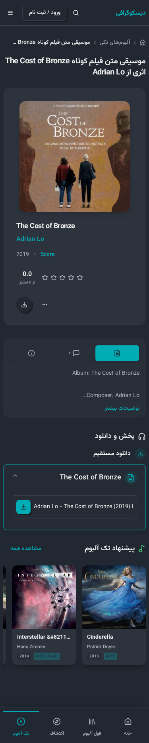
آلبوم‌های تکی (115, 43)
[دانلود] (23, 507)
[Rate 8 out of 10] (71, 278)
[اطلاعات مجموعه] (31, 353)
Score (48, 255)
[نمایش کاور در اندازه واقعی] (74, 156)
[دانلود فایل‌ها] (24, 305)
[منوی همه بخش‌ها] (10, 13)
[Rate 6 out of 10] (62, 278)
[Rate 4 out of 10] (54, 278)
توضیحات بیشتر (121, 409)
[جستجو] (76, 13)
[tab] (117, 353)
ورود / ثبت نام (44, 12)
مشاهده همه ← (22, 549)
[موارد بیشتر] (45, 305)
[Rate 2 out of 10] (45, 278)
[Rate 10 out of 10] (80, 278)
